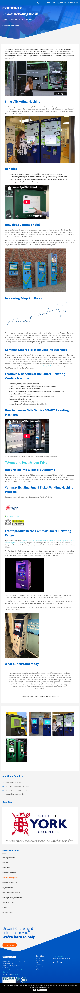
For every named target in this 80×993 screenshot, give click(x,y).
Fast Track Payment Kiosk (11, 893)
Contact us (10, 945)
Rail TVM (5, 863)
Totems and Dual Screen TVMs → (28, 462)
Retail (4, 908)
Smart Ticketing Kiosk (10, 878)
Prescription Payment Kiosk (12, 898)
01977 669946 (45, 2)
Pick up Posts (47, 366)
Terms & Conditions (18, 970)
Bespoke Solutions (9, 873)
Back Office (6, 868)
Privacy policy (42, 990)
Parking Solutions (8, 858)
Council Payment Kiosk (10, 883)
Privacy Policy (7, 970)
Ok (35, 990)
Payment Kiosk (7, 888)
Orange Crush (16, 974)
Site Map (5, 972)
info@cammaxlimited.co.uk (66, 2)
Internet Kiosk (7, 913)
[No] (78, 988)
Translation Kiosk (8, 903)
